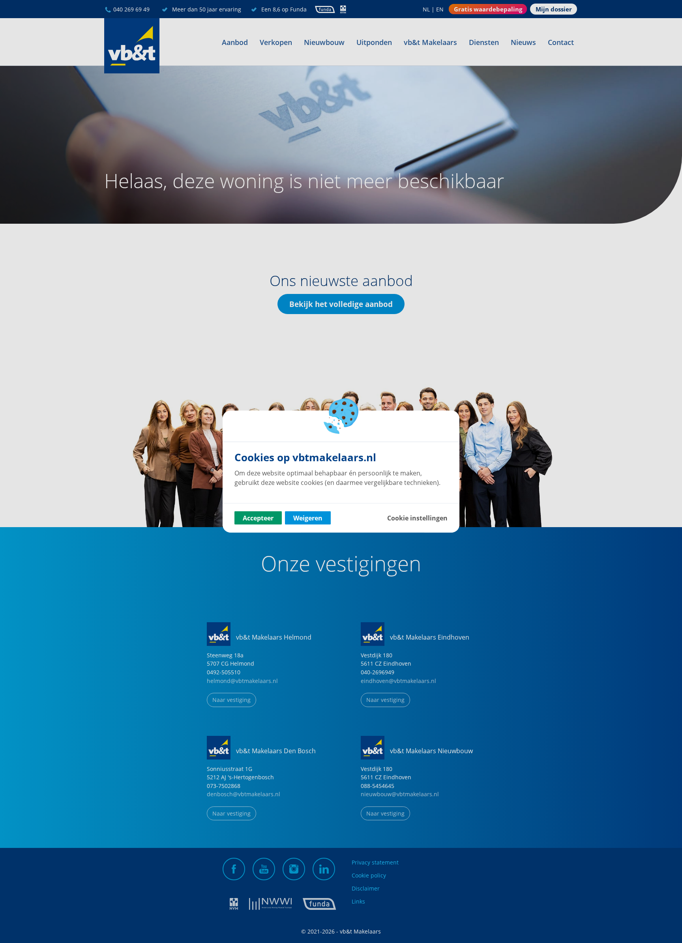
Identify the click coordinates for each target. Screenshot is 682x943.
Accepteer (258, 518)
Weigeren (307, 518)
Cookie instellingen (417, 518)
